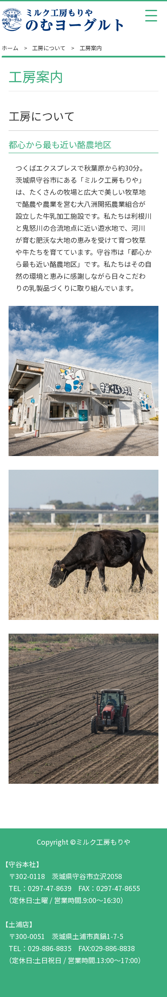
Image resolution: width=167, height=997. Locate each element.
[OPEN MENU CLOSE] (151, 16)
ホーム (10, 48)
